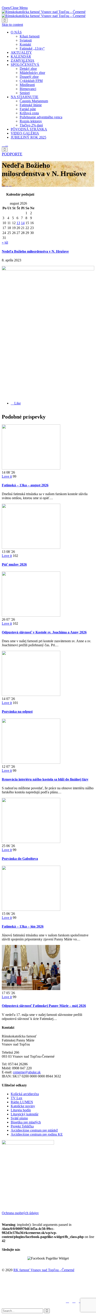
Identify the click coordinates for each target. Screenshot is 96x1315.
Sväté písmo (19, 1118)
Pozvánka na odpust (17, 711)
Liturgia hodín (21, 1110)
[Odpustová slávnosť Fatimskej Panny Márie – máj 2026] (31, 989)
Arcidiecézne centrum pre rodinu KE (37, 1134)
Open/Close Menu (15, 8)
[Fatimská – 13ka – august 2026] (31, 468)
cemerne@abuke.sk (27, 1072)
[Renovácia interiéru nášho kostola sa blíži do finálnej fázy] (31, 762)
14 (23, 223)
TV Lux (16, 1098)
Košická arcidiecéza (25, 1094)
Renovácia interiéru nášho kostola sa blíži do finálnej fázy (45, 779)
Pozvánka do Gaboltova (20, 858)
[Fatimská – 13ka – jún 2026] (31, 909)
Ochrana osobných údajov (20, 1213)
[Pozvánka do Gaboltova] (31, 842)
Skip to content (12, 24)
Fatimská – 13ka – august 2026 (25, 485)
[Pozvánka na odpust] (31, 695)
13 (18, 223)
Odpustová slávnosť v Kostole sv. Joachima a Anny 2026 (44, 632)
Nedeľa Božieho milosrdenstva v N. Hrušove (35, 251)
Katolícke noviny (23, 1106)
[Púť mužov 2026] (31, 547)
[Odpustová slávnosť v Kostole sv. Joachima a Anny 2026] (31, 615)
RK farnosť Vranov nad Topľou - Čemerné (43, 1270)
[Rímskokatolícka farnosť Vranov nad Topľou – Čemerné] (44, 14)
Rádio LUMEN (22, 1102)
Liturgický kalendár (24, 1114)
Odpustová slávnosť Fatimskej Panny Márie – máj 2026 (44, 1006)
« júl (5, 242)
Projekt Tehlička (22, 1126)
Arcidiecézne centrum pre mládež (34, 1130)
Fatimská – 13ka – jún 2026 (23, 926)
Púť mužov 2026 (14, 564)
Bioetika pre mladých (26, 1122)
